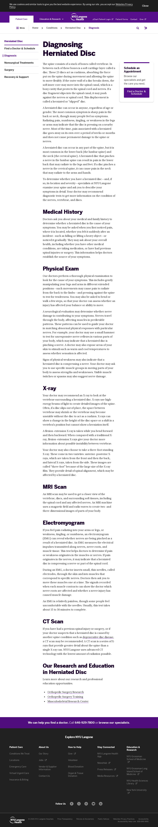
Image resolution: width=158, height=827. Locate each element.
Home (35, 28)
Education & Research (50, 19)
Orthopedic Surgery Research (66, 692)
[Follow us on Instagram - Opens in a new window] (86, 803)
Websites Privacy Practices (124, 819)
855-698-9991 (143, 822)
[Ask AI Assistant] (146, 28)
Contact (133, 19)
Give (142, 19)
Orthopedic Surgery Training (65, 697)
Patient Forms (122, 19)
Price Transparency (65, 819)
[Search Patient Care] (137, 28)
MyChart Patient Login (101, 19)
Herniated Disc (73, 28)
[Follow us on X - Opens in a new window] (79, 803)
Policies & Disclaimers (85, 819)
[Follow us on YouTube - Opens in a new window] (93, 803)
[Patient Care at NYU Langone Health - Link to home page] (79, 17)
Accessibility (143, 819)
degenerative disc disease (98, 637)
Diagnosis (94, 28)
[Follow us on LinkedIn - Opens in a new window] (100, 803)
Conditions (51, 28)
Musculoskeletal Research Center (68, 701)
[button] (145, 6)
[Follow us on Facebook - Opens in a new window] (71, 803)
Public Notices (103, 819)
